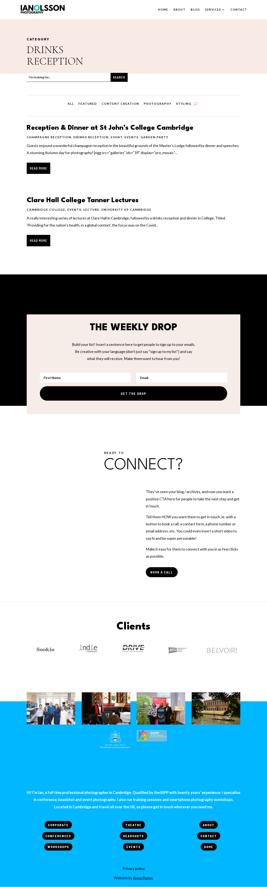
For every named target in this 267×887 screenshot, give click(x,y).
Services (213, 9)
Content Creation (120, 103)
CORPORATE (58, 825)
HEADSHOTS (133, 836)
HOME (208, 847)
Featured (87, 103)
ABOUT (208, 825)
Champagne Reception (49, 137)
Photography (157, 103)
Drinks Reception (91, 137)
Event (116, 137)
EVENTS (133, 847)
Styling (183, 103)
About (179, 9)
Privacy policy (133, 868)
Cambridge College (46, 209)
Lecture (91, 209)
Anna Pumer (143, 878)
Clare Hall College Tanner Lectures (83, 200)
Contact (238, 9)
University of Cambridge (126, 209)
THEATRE (133, 825)
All (71, 103)
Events (132, 137)
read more (38, 168)
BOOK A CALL (161, 572)
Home (163, 9)
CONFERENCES (58, 836)
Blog (195, 9)
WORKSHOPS (58, 847)
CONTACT (208, 836)
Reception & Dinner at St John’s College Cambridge (110, 128)
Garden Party (154, 137)
